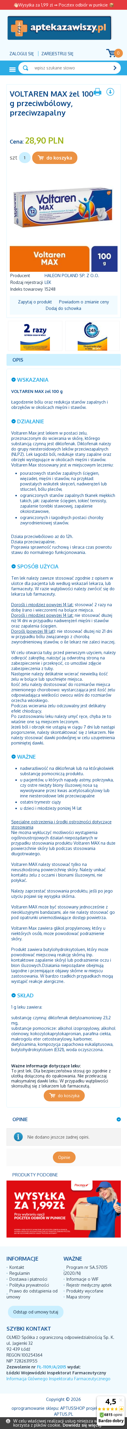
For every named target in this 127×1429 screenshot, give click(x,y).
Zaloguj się (21, 53)
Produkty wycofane (84, 1290)
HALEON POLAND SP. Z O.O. (72, 275)
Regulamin (19, 1273)
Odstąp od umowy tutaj (35, 1311)
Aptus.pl (63, 1414)
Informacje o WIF (82, 1279)
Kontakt (16, 1267)
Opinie (64, 1157)
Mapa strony (78, 1296)
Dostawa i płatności (28, 1279)
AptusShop (72, 1408)
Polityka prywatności (29, 1284)
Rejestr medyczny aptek (89, 1284)
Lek (48, 282)
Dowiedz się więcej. (82, 1425)
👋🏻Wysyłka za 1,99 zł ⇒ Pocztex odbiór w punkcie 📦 (63, 4)
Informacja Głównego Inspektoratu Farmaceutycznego (58, 1378)
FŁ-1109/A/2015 (51, 1366)
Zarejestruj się (57, 53)
